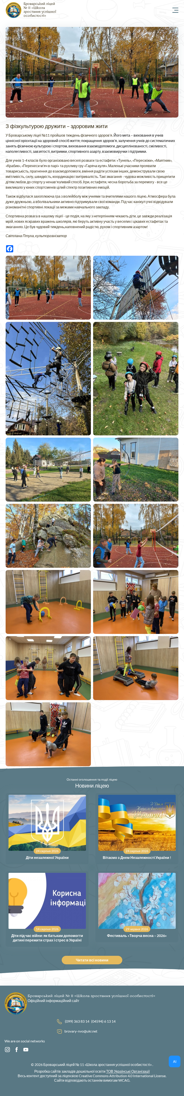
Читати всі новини (92, 960)
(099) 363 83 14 (77, 1021)
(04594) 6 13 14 (103, 1021)
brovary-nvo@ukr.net (80, 1031)
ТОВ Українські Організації (128, 1071)
